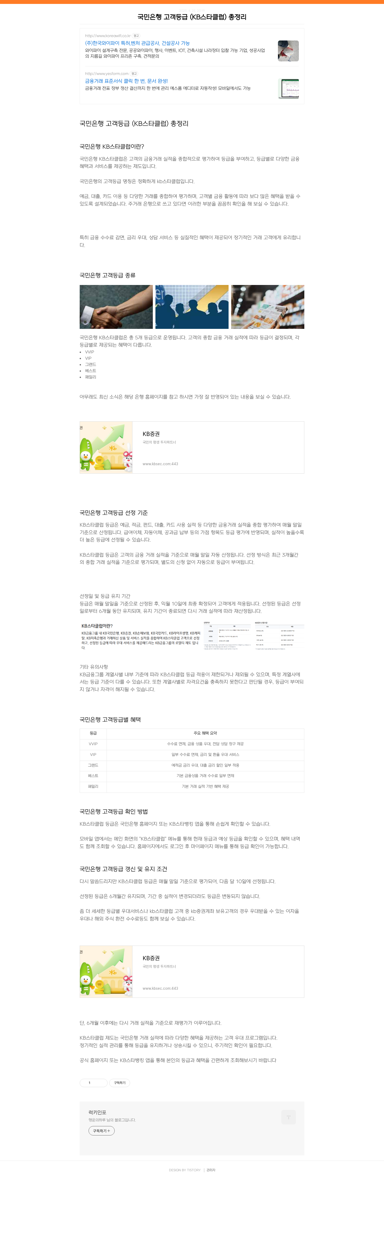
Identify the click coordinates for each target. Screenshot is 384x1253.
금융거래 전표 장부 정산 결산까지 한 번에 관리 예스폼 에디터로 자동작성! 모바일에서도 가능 (168, 88)
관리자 (211, 1170)
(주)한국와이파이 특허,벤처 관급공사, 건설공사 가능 (137, 43)
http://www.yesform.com (107, 74)
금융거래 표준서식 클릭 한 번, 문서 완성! (126, 81)
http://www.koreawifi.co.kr (108, 36)
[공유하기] (95, 1083)
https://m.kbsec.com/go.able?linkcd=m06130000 (126, 410)
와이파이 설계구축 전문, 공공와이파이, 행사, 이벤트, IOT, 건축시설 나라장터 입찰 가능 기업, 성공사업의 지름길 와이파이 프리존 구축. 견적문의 (175, 53)
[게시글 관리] (101, 1083)
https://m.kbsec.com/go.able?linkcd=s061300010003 (141, 933)
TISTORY (194, 1170)
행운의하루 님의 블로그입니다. (112, 1120)
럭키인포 (97, 1113)
